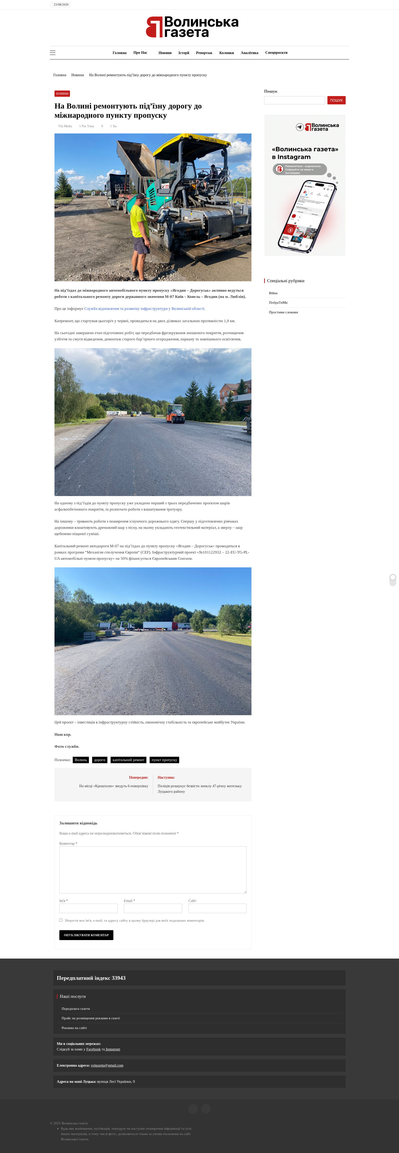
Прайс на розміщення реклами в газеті (91, 1018)
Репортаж (204, 53)
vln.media (65, 126)
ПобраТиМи (278, 302)
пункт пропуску (164, 760)
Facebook (93, 1049)
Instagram (112, 1049)
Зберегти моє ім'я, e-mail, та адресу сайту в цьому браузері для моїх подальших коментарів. (135, 920)
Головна (119, 53)
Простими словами (283, 312)
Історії (183, 53)
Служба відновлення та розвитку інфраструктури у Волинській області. (144, 308)
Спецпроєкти (276, 52)
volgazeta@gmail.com (107, 1065)
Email (129, 901)
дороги (99, 760)
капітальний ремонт (128, 760)
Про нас (140, 52)
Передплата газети (76, 1009)
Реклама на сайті (74, 1028)
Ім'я (63, 901)
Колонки (226, 53)
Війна (273, 293)
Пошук (270, 91)
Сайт (192, 901)
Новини (165, 53)
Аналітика (249, 53)
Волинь (81, 760)
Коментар (68, 843)
